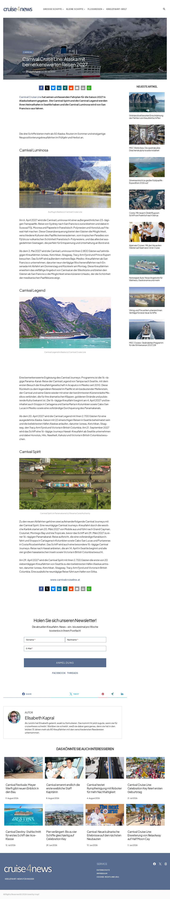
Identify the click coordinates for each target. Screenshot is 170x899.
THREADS (72, 672)
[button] (164, 9)
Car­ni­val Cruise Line (30, 97)
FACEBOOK (59, 672)
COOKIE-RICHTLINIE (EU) (108, 877)
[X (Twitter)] (160, 864)
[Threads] (166, 864)
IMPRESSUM (102, 873)
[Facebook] (154, 864)
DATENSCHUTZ (103, 870)
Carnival (28, 52)
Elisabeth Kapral (39, 717)
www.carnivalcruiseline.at (65, 579)
